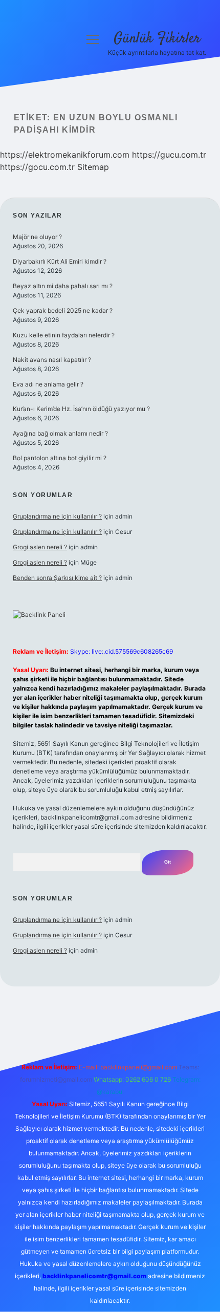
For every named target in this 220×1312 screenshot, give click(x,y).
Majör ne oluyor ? (37, 237)
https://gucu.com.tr (169, 154)
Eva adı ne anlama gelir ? (48, 384)
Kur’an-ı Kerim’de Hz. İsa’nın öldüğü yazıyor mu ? (81, 409)
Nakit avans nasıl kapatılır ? (52, 359)
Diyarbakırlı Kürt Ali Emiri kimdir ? (59, 261)
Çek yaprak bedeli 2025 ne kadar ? (63, 310)
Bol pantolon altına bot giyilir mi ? (59, 458)
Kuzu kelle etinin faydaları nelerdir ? (64, 335)
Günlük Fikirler (157, 39)
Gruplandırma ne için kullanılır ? (57, 516)
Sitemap (93, 167)
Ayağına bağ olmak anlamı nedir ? (60, 433)
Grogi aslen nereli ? (40, 547)
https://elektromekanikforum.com (64, 154)
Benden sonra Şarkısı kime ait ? (57, 578)
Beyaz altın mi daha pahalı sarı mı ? (63, 286)
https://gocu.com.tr (37, 167)
